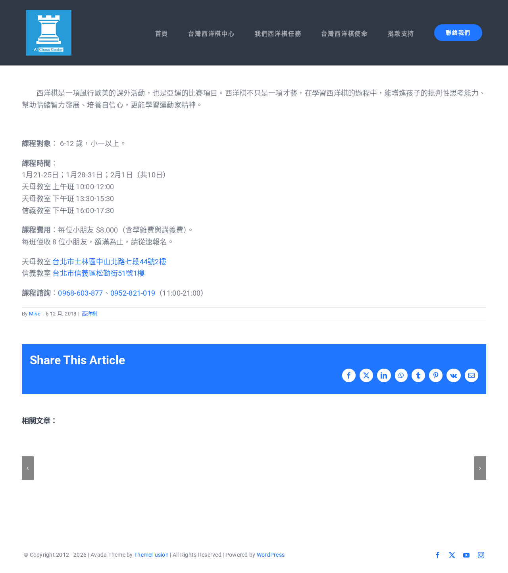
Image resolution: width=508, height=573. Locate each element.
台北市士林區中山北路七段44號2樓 (109, 262)
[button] (28, 468)
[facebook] (438, 555)
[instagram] (481, 555)
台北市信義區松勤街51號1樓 (98, 273)
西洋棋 (90, 314)
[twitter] (452, 555)
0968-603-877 (80, 293)
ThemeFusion (151, 555)
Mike (34, 314)
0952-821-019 (132, 293)
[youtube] (466, 555)
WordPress (271, 555)
